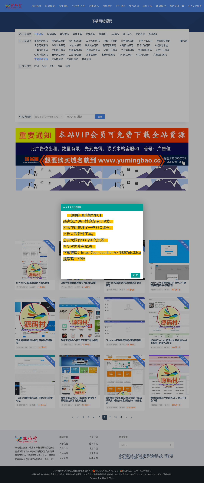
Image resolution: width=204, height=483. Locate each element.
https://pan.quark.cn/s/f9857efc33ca (111, 253)
